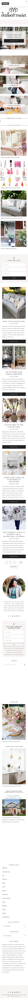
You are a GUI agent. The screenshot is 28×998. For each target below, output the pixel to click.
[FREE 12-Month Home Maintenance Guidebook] (14, 815)
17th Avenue (17, 996)
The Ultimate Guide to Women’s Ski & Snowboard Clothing (14, 534)
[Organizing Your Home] (14, 784)
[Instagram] (13, 616)
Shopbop (4, 905)
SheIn (3, 902)
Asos (3, 875)
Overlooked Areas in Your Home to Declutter (14, 479)
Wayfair (4, 913)
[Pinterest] (11, 616)
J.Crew (4, 887)
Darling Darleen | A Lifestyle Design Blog (14, 12)
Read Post (14, 40)
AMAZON (4, 868)
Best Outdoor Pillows (14, 321)
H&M (3, 883)
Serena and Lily (6, 898)
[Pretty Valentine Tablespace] (14, 739)
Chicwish (4, 879)
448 (21, 562)
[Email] (20, 616)
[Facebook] (8, 616)
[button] (14, 22)
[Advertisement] (14, 684)
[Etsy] (17, 616)
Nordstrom (5, 894)
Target (4, 909)
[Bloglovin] (15, 616)
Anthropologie (6, 872)
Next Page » (14, 567)
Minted (4, 890)
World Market (5, 917)
